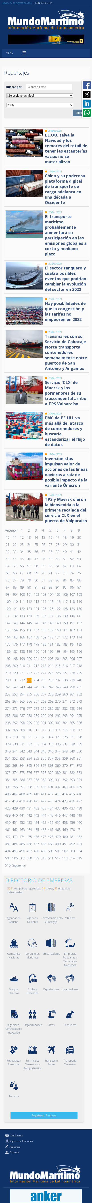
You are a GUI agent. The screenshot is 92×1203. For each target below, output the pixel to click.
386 (21, 780)
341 (14, 751)
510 (43, 858)
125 (43, 609)
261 (71, 694)
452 (21, 822)
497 (29, 851)
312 (43, 730)
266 (29, 701)
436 (64, 808)
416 (79, 794)
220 (14, 673)
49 (50, 559)
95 (65, 587)
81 (43, 580)
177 (21, 644)
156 (29, 630)
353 (21, 758)
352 (14, 758)
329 (7, 744)
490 (57, 844)
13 (29, 537)
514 (71, 858)
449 (79, 815)
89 (22, 587)
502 (64, 851)
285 (7, 716)
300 (36, 723)
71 (50, 573)
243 (21, 687)
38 (50, 552)
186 (7, 651)
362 (7, 765)
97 (79, 587)
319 (14, 737)
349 (71, 751)
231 (14, 680)
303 (57, 723)
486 (29, 844)
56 (22, 566)
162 (71, 630)
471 (79, 830)
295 (79, 716)
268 (43, 701)
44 (15, 559)
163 (79, 630)
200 (29, 659)
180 (43, 644)
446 (57, 815)
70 (43, 573)
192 (50, 651)
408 (21, 794)
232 (21, 680)
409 (29, 794)
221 (21, 673)
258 (50, 694)
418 (14, 801)
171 (57, 637)
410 (36, 794)
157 (36, 630)
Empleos (14, 1152)
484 (14, 844)
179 (36, 644)
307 (7, 730)
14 (36, 537)
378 (43, 773)
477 (43, 837)
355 (36, 758)
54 (7, 566)
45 (22, 559)
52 (72, 559)
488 (43, 844)
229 (79, 673)
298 (21, 723)
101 (29, 594)
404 (71, 787)
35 (29, 552)
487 (36, 844)
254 (21, 694)
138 (57, 616)
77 (15, 580)
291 (50, 716)
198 (14, 659)
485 (21, 844)
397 (21, 787)
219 (7, 673)
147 (43, 623)
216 (64, 666)
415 (71, 794)
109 (7, 601)
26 (43, 544)
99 (15, 594)
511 (50, 858)
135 (36, 616)
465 (36, 830)
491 (64, 844)
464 (29, 830)
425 (64, 801)
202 (43, 659)
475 (29, 837)
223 (36, 673)
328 (79, 737)
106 (64, 594)
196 (79, 651)
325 (57, 737)
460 (79, 822)
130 (79, 609)
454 (36, 822)
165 (14, 637)
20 (79, 537)
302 (50, 723)
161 (64, 630)
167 (29, 637)
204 (57, 659)
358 (57, 758)
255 (29, 694)
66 (15, 573)
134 (29, 616)
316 (71, 730)
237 (57, 680)
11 (15, 537)
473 (14, 837)
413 (57, 794)
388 (36, 780)
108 (79, 594)
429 (14, 808)
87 (7, 587)
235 (43, 680)
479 (57, 837)
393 (71, 780)
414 (64, 794)
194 (64, 651)
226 (57, 673)
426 (71, 801)
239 (71, 680)
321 (29, 737)
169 (43, 637)
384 (7, 780)
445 (50, 815)
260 (64, 694)
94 (57, 587)
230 (7, 680)
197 (7, 659)
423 (50, 801)
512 (57, 858)
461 (7, 830)
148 (50, 623)
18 (65, 537)
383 (79, 773)
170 (50, 637)
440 (14, 815)
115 (50, 601)
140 (71, 616)
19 (72, 537)
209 (14, 666)
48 (43, 559)
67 (22, 573)
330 (14, 744)
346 (50, 751)
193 (57, 651)
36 (36, 552)
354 (29, 758)
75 (79, 573)
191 (43, 651)
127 (57, 609)
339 (79, 744)
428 (7, 808)
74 (72, 573)
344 (36, 751)
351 (7, 758)
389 (43, 780)
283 (71, 708)
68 (29, 573)
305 (71, 723)
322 (36, 737)
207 (79, 659)
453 (29, 822)
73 (65, 573)
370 (64, 765)
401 (50, 787)
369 (57, 765)
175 (7, 644)
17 (57, 537)
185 (79, 644)
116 (57, 601)
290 (43, 716)
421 (36, 801)
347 (57, 751)
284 (79, 708)
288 (29, 716)
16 (50, 537)
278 (36, 708)
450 (7, 822)
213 (43, 666)
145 (29, 623)
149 (57, 623)
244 (29, 687)
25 (36, 544)
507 (21, 858)
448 (71, 815)
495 (14, 851)
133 (21, 616)
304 (64, 723)
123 (29, 609)
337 (64, 744)
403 (64, 787)
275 (14, 708)
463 (21, 830)
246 (43, 687)
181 (50, 644)
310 (29, 730)
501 (57, 851)
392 (64, 780)
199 (21, 659)
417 (7, 801)
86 (79, 580)
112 (29, 601)
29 (65, 544)
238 (64, 680)
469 (64, 830)
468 (57, 830)
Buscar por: (14, 87)
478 (50, 837)
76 (7, 580)
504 (79, 851)
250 (71, 687)
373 (7, 773)
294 (71, 716)
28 (57, 544)
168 (36, 637)
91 (36, 587)
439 (7, 815)
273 (79, 701)
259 (57, 694)
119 (79, 601)
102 (36, 594)
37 (43, 552)
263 (7, 701)
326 (64, 737)
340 (7, 751)
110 (14, 601)
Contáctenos (16, 1135)
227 (64, 673)
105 (57, 594)
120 (7, 609)
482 (79, 837)
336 (57, 744)
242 (14, 687)
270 (57, 701)
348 (64, 751)
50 (57, 559)
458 (64, 822)
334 (43, 744)
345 (43, 751)
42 (79, 552)
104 (50, 594)
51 (65, 559)
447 (64, 815)
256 (36, 694)
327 (71, 737)
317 (79, 730)
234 (36, 680)
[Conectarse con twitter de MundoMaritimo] (87, 94)
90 (29, 587)
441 (21, 815)
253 (14, 694)
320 (21, 737)
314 (57, 730)
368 (50, 765)
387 (29, 780)
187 (14, 651)
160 (57, 630)
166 (21, 637)
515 (79, 858)
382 (71, 773)
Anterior (11, 530)
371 (71, 765)
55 (15, 566)
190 (36, 651)
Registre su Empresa (44, 1115)
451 (14, 822)
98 (7, 594)
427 (79, 801)
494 (7, 851)
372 (79, 765)
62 (65, 566)
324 (50, 737)
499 (43, 851)
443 (36, 815)
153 (7, 630)
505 (7, 858)
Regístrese (15, 1146)
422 (43, 801)
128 (64, 609)
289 (36, 716)
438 (79, 808)
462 (14, 830)
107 (71, 594)
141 (79, 616)
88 (15, 587)
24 (29, 544)
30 (72, 544)
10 (7, 537)
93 (50, 587)
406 (7, 794)
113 (36, 601)
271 (64, 701)
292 (57, 716)
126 (50, 609)
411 (43, 794)
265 (21, 701)
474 (21, 837)
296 (7, 723)
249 (64, 687)
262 (79, 694)
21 (7, 544)
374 (14, 773)
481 (71, 837)
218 (79, 666)
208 (7, 666)
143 (14, 623)
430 (21, 808)
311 (36, 730)
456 (50, 822)
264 (14, 701)
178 (29, 644)
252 (7, 694)
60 (50, 566)
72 (57, 573)
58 (36, 566)
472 (7, 837)
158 (43, 630)
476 (36, 837)
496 (21, 851)
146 (36, 623)
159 (50, 630)
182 (57, 644)
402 (57, 787)
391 (57, 780)
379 (50, 773)
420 (29, 801)
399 (36, 787)
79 (29, 580)
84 (65, 580)
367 (43, 765)
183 (64, 644)
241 (7, 687)
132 (14, 616)
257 (43, 694)
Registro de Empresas (21, 1141)
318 (7, 737)
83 (57, 580)
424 (57, 801)
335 (50, 744)
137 (50, 616)
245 (36, 687)
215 (57, 666)
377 (36, 773)
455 (43, 822)
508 (29, 858)
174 (79, 637)
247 (50, 687)
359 (64, 758)
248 (57, 687)
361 (79, 758)
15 (43, 537)
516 (7, 865)
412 (50, 794)
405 (79, 787)
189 (29, 651)
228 (71, 673)
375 (21, 773)
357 (50, 758)
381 (64, 773)
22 (15, 544)
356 (43, 758)
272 (71, 701)
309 (21, 730)
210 (21, 666)
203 (50, 659)
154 (14, 630)
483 (7, 844)
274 (7, 708)
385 (14, 780)
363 (14, 765)
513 (64, 858)
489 (50, 844)
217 (71, 666)
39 (57, 552)
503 (71, 851)
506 (14, 858)
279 (43, 708)
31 (79, 544)
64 (79, 566)
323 (43, 737)
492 (71, 844)
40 (65, 552)
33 (15, 552)
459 (71, 822)
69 (36, 573)
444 (43, 815)
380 (57, 773)
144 (21, 623)
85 (72, 580)
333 (36, 744)
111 (21, 601)
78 (22, 580)
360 (71, 758)
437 (71, 808)
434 (50, 808)
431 (29, 808)
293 (64, 716)
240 (79, 680)
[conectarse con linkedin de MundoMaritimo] (87, 104)
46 (29, 559)
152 (79, 623)
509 (36, 858)
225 (50, 673)
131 (7, 616)
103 (43, 594)
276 (21, 708)
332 (29, 744)
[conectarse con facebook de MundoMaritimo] (87, 85)
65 (7, 573)
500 (50, 851)
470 (71, 830)
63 (72, 566)
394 (79, 780)
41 (72, 552)
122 (21, 609)
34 (22, 552)
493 (79, 844)
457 (57, 822)
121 (14, 609)
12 (22, 537)
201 (36, 659)
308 (14, 730)
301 (43, 723)
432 (36, 808)
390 (50, 780)
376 (29, 773)
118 (71, 601)
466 (43, 830)
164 (7, 637)
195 (71, 651)
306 (79, 723)
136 (43, 616)
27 (50, 544)
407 (14, 794)
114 (43, 601)
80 (36, 580)
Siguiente (19, 865)
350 (79, 751)
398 (29, 787)
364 (21, 765)
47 (36, 559)
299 (29, 723)
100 (21, 594)
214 (50, 666)
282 (64, 708)
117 (64, 601)
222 (29, 673)
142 (7, 623)
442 (29, 815)
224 (43, 673)
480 (64, 837)
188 (21, 651)
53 (79, 559)
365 (29, 765)
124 (36, 609)
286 (14, 716)
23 (22, 544)
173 (71, 637)
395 (7, 787)
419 (21, 801)
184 (71, 644)
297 (14, 723)
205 (64, 659)
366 (36, 765)
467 (50, 830)
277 (29, 708)
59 (43, 566)
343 (29, 751)
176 (14, 644)
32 (7, 552)
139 (64, 616)
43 (7, 559)
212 (36, 666)
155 (21, 630)
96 (72, 587)
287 (21, 716)
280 (50, 708)
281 (57, 708)
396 (14, 787)
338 (71, 744)
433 (43, 808)
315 (64, 730)
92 (43, 587)
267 (36, 701)
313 (50, 730)
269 (50, 701)
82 (50, 580)
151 (71, 623)
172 (64, 637)
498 (36, 851)
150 (64, 623)
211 (29, 666)
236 (50, 680)
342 (21, 751)
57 (29, 566)
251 (79, 687)
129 (71, 609)
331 (21, 744)
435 (57, 808)
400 (43, 787)
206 (71, 659)
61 (57, 566)
